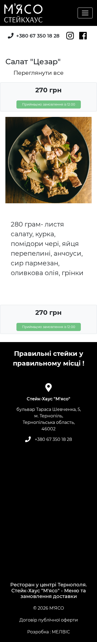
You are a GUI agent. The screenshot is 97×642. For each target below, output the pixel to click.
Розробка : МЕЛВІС (48, 631)
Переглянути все (38, 72)
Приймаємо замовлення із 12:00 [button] (48, 104)
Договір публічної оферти (48, 620)
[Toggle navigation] (85, 13)
